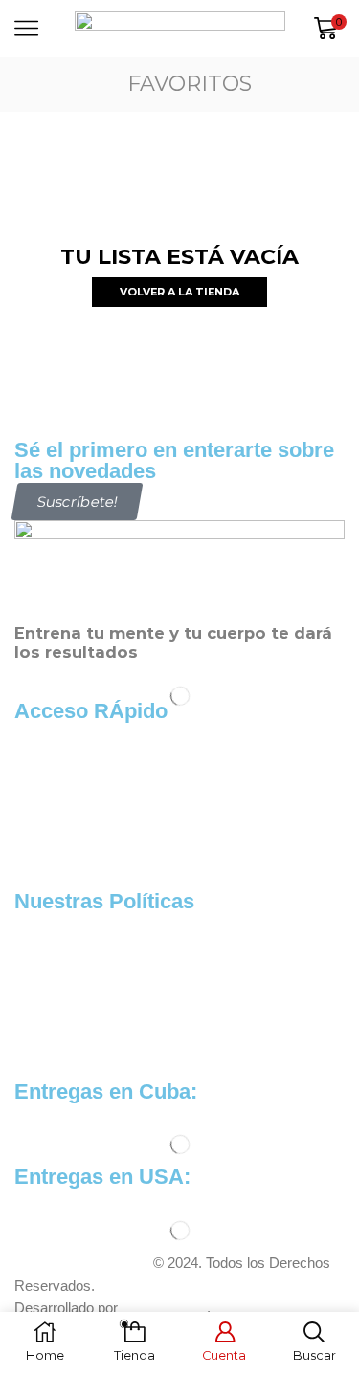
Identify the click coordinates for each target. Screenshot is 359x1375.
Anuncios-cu (164, 1308)
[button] (77, 501)
